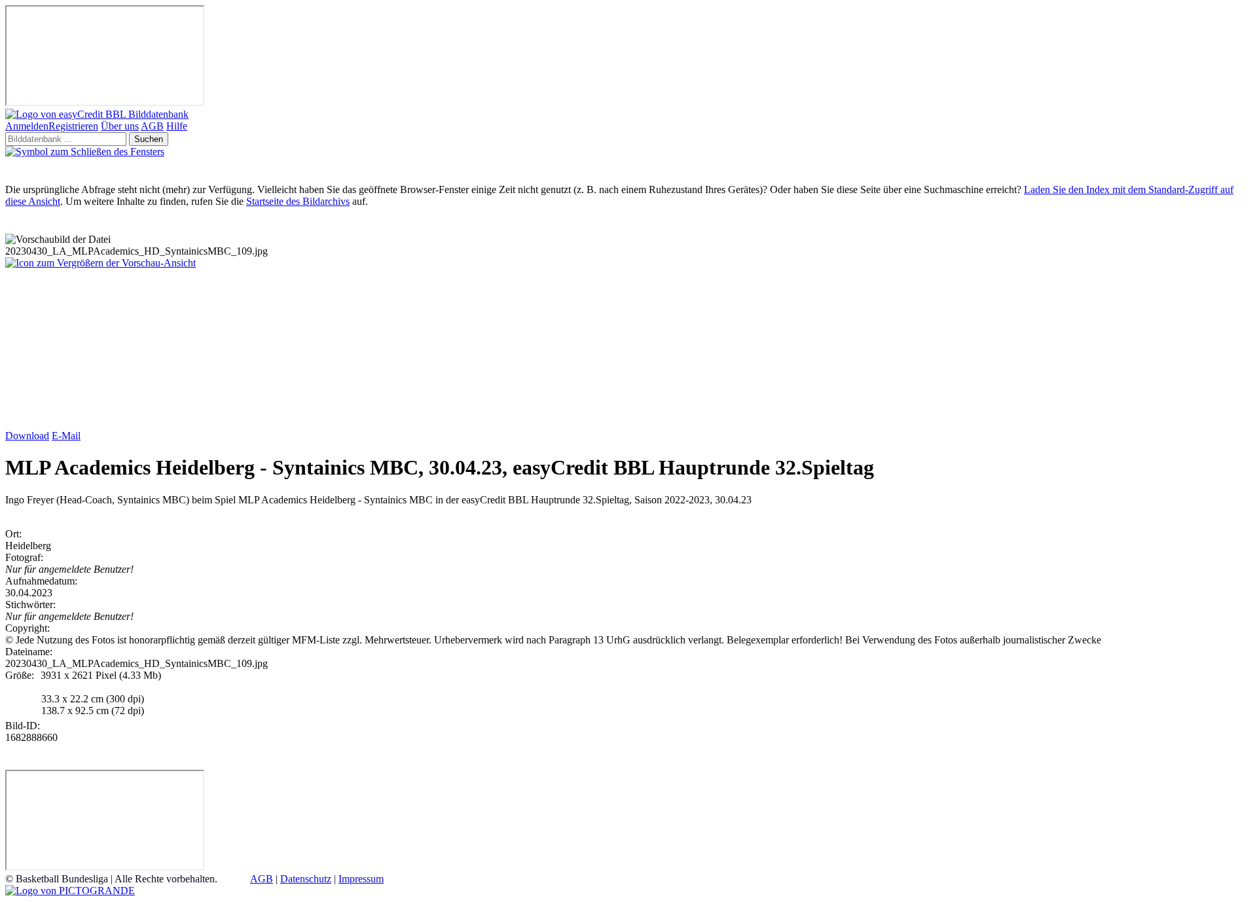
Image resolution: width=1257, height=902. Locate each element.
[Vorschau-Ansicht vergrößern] (100, 262)
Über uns (120, 126)
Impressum (361, 878)
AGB (152, 126)
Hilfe (176, 126)
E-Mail (66, 435)
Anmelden (26, 126)
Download (27, 435)
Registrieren (73, 126)
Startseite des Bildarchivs (298, 201)
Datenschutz (305, 878)
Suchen (148, 139)
